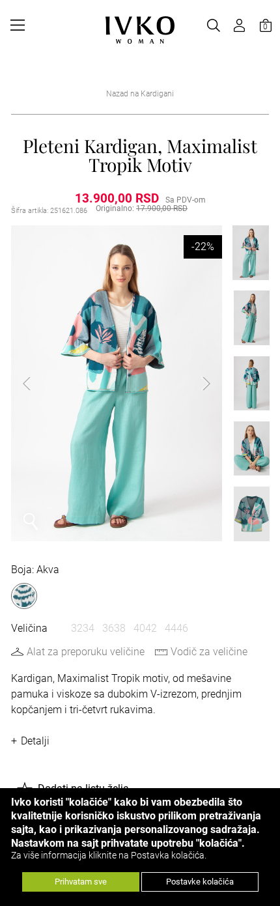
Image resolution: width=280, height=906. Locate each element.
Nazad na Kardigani (140, 93)
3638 (114, 628)
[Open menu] (18, 25)
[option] (116, 383)
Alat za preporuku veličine (86, 651)
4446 (176, 628)
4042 (145, 628)
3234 (82, 628)
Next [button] (196, 383)
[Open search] (214, 25)
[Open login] (240, 25)
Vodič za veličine (209, 651)
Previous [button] (37, 383)
